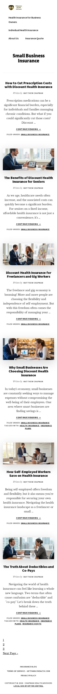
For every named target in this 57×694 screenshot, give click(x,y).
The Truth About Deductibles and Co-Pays (28, 568)
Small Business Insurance (35, 134)
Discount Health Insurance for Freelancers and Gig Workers (28, 274)
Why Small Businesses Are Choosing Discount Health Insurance (28, 371)
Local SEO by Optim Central (28, 686)
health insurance (29, 425)
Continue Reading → (28, 129)
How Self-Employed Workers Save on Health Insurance (28, 473)
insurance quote (31, 624)
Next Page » (10, 653)
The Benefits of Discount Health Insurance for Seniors (28, 179)
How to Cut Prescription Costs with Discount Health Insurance (28, 85)
